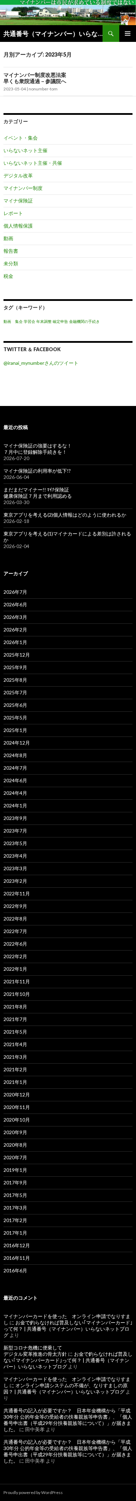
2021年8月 (15, 1007)
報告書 (10, 251)
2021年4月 (15, 1044)
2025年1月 (15, 730)
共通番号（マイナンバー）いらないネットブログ (53, 33)
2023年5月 (15, 843)
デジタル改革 (18, 175)
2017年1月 (15, 1233)
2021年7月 (15, 1019)
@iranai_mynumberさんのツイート (40, 363)
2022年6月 (15, 944)
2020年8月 (15, 1145)
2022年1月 (15, 969)
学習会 (29, 321)
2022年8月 (15, 919)
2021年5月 (15, 1032)
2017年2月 (15, 1220)
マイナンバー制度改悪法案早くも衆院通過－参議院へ (34, 78)
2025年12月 (16, 655)
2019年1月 (15, 1170)
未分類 (10, 263)
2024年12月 (16, 743)
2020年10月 (16, 1120)
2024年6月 (15, 780)
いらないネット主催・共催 (32, 163)
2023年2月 (15, 881)
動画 (8, 238)
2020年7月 (15, 1157)
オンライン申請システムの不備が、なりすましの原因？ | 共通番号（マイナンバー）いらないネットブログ (65, 1388)
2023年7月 (15, 831)
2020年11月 (16, 1107)
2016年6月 (15, 1270)
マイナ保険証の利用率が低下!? (37, 471)
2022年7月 (15, 931)
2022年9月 (15, 906)
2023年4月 (15, 856)
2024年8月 (15, 755)
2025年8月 (15, 680)
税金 (8, 276)
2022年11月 (16, 893)
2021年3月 (15, 1057)
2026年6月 (15, 604)
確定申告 (60, 321)
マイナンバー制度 (23, 188)
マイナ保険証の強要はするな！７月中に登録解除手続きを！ (37, 449)
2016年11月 (16, 1258)
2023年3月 (15, 868)
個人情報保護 (18, 226)
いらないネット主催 (25, 150)
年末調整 (44, 321)
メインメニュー (127, 33)
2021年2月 (15, 1069)
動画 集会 (13, 321)
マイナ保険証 (18, 201)
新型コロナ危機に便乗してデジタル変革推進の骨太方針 (35, 1351)
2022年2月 (15, 956)
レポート (13, 213)
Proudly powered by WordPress (33, 1492)
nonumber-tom (43, 88)
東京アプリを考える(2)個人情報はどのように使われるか (64, 515)
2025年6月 (15, 705)
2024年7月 (15, 768)
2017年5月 (15, 1195)
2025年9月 (15, 667)
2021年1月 (15, 1082)
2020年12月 (16, 1094)
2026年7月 (15, 592)
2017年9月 (15, 1182)
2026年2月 (15, 630)
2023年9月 (15, 818)
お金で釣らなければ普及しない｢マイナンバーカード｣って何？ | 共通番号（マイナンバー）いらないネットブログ (68, 1328)
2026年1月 (15, 642)
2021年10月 (16, 994)
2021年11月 (16, 981)
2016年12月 (16, 1245)
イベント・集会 (20, 138)
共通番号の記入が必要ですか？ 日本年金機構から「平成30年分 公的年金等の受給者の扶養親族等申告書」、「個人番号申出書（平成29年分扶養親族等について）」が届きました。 (67, 1419)
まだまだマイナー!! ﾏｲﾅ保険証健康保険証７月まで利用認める (37, 493)
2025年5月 (15, 717)
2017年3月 (15, 1208)
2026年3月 (15, 617)
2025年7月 (15, 692)
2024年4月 (15, 793)
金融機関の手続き (84, 321)
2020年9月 (15, 1132)
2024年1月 (15, 805)
